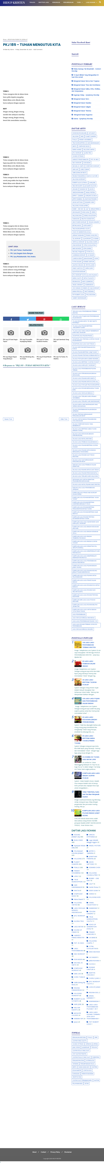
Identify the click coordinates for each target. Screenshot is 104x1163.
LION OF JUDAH (92, 275)
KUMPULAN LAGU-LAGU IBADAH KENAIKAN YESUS (85, 532)
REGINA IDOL (76, 281)
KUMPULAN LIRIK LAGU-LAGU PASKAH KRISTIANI (84, 600)
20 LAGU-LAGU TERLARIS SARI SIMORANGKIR (86, 401)
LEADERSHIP (85, 1047)
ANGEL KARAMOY (78, 285)
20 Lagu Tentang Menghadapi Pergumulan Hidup (82, 415)
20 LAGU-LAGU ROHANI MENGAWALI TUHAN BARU (86, 389)
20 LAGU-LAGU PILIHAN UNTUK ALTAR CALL (85, 382)
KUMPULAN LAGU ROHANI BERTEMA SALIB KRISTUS (85, 513)
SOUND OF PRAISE (78, 156)
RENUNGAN (56, 2)
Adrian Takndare (78, 235)
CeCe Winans (77, 288)
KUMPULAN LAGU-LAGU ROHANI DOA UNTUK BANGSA (86, 586)
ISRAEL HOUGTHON (90, 215)
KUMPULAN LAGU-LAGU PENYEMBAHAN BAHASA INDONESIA (84, 561)
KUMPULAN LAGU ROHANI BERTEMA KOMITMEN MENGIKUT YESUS (83, 503)
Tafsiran (75, 1064)
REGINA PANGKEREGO (79, 176)
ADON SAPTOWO (78, 202)
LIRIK (76, 876)
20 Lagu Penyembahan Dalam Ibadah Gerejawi (85, 410)
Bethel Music (77, 225)
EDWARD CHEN (89, 202)
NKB (82, 136)
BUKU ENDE (78, 840)
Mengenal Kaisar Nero (81, 99)
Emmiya (85, 288)
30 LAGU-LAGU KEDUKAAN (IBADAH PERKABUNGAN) (83, 434)
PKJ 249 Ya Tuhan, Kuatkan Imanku (43, 340)
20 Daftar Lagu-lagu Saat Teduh (83, 344)
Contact (43, 1152)
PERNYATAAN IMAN (87, 1074)
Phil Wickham (90, 295)
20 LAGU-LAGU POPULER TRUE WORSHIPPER (86, 385)
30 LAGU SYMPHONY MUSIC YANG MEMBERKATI (83, 425)
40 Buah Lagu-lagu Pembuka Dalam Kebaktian (84, 465)
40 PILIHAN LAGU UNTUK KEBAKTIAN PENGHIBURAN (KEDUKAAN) (83, 480)
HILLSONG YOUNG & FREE (80, 205)
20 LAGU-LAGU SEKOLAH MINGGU (83, 393)
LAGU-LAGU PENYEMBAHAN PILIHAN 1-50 (85, 621)
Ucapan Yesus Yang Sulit (81, 1050)
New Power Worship (79, 222)
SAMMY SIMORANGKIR (79, 298)
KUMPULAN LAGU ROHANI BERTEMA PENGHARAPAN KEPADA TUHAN (83, 508)
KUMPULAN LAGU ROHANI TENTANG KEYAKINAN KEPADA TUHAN (83, 517)
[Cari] (100, 2)
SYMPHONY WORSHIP (92, 166)
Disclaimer (68, 1152)
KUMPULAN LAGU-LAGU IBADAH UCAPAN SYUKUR (85, 542)
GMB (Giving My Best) (79, 172)
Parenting (95, 1057)
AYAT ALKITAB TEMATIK (79, 1054)
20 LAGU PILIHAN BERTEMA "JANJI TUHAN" (85, 352)
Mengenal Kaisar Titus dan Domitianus (87, 85)
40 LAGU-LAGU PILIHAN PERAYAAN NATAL (85, 473)
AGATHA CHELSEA (78, 265)
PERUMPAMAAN (68, 2)
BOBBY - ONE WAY (78, 209)
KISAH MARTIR (77, 1070)
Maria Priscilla (78, 291)
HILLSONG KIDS (77, 215)
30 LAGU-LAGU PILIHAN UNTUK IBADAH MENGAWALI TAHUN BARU (84, 451)
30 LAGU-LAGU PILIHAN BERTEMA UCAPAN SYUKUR (85, 446)
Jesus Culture (93, 176)
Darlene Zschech (91, 196)
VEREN (93, 212)
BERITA (75, 1067)
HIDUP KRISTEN (14, 2)
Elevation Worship (79, 271)
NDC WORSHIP (77, 163)
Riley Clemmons (87, 281)
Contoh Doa (87, 1070)
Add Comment (37, 49)
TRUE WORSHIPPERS (79, 143)
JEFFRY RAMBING (77, 199)
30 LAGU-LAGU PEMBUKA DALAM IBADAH (85, 442)
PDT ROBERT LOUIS (78, 295)
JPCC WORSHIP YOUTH (79, 275)
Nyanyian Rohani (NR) (79, 133)
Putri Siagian (77, 262)
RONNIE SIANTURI (88, 262)
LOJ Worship (87, 238)
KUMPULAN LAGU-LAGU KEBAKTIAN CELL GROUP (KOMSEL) (85, 547)
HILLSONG (76, 136)
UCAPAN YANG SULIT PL (80, 1041)
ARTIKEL (95, 1044)
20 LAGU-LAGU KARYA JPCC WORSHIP (84, 365)
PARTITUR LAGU (44, 2)
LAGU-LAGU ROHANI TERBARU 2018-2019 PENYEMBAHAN (85, 625)
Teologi (94, 1047)
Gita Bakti (92, 133)
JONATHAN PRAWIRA (90, 199)
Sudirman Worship (79, 255)
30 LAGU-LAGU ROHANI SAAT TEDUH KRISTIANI (83, 455)
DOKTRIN (94, 1067)
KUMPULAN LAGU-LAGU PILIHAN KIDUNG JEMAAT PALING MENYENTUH (85, 571)
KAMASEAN (76, 219)
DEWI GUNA (85, 212)
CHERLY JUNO (89, 268)
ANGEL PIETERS (90, 192)
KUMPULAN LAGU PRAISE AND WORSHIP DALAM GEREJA (85, 493)
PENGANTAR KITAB (78, 1060)
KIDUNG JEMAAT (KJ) (76, 836)
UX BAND (96, 238)
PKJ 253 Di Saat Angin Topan (10, 340)
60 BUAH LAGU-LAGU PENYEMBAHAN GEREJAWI (84, 488)
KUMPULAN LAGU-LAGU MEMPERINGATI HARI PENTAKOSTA (86, 552)
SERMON (88, 1044)
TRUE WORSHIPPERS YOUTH (81, 229)
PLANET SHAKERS (91, 136)
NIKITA (74, 146)
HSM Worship (77, 245)
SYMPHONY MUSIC (84, 146)
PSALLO (75, 140)
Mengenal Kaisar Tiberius (82, 111)
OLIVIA (96, 258)
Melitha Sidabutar (87, 219)
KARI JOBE (92, 182)
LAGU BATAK (78, 927)
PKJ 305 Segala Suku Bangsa (21, 253)
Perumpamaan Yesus (87, 1064)
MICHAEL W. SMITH (78, 166)
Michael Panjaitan (78, 252)
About (34, 1152)
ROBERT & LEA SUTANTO (80, 182)
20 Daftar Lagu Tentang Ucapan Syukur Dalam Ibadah (86, 340)
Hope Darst (87, 225)
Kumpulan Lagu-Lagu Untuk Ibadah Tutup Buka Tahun (84, 610)
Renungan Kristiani (79, 1037)
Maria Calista (77, 278)
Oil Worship (77, 238)
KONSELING (76, 1074)
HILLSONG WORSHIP (79, 179)
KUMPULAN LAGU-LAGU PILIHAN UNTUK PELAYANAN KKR (84, 576)
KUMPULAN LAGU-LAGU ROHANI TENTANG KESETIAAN (85, 595)
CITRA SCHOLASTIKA (90, 245)
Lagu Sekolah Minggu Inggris (83, 629)
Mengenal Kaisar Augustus (83, 115)
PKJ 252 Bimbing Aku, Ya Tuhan (27, 358)
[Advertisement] (52, 21)
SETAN (87, 1083)
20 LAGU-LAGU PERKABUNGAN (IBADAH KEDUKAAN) (84, 374)
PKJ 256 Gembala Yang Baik (61, 340)
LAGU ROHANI (90, 2)
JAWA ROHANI (88, 258)
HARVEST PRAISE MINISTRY (81, 159)
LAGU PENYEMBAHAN (79, 614)
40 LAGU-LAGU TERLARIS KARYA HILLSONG (85, 476)
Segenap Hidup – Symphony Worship (86, 95)
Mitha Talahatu (89, 278)
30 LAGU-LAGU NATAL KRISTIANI (82, 439)
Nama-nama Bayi (84, 1067)
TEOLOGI (32, 2)
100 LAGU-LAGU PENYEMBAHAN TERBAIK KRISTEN (85, 312)
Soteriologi (90, 1060)
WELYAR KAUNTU (78, 186)
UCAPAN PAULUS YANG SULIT (81, 1057)
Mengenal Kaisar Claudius (82, 103)
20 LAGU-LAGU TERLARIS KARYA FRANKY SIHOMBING (84, 397)
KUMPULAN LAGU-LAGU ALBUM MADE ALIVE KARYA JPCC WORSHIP (86, 522)
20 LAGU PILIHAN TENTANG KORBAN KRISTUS (86, 355)
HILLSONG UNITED (88, 149)
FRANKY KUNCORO (91, 235)
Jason (92, 189)
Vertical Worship (78, 242)
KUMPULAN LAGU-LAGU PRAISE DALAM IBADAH (84, 581)
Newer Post (8, 419)
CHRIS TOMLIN (84, 169)
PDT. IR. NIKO (95, 159)
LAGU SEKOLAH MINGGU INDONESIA (83, 618)
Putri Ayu (90, 252)
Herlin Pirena (95, 209)
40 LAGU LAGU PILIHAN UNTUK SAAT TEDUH (86, 470)
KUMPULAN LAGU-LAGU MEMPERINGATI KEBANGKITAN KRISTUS (84, 556)
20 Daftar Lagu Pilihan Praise (82, 336)
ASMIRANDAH (89, 285)
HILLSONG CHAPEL (92, 242)
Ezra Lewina (87, 248)
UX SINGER (90, 255)
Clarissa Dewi (77, 258)
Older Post (63, 419)
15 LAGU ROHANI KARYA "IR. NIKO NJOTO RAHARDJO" (85, 322)
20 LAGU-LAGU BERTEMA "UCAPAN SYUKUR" (86, 362)
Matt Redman (89, 291)
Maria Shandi (77, 149)
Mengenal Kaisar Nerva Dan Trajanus (86, 81)
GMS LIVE (75, 169)
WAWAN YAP (84, 189)
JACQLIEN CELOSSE (90, 186)
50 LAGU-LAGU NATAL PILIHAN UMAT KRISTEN (86, 484)
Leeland (75, 189)
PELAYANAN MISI (77, 1083)
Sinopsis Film (77, 1077)
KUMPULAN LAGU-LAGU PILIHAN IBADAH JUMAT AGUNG (85, 566)
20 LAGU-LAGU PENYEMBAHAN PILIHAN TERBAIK (84, 369)
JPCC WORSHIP (77, 153)
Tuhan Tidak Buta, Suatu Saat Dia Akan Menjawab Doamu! (90, 794)
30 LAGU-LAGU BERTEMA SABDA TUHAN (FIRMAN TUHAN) (84, 429)
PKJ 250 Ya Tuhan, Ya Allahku (61, 358)
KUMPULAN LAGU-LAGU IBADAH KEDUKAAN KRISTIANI (86, 527)
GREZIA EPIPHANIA (78, 192)
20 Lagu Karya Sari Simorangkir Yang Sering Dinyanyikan (85, 405)
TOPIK (79, 2)
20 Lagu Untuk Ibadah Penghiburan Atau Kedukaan (84, 420)
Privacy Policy (55, 1152)
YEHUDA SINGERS (94, 222)
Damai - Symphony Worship (83, 119)
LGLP (87, 209)
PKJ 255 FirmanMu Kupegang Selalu (26, 340)
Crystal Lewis (90, 265)
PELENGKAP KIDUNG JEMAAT (77, 852)
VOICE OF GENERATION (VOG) (81, 232)
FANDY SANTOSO (78, 268)
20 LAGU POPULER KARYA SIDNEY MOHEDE (85, 359)
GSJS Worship (94, 288)
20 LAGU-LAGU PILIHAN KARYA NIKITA (84, 378)
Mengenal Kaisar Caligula (82, 107)
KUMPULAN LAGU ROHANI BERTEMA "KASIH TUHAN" (86, 498)
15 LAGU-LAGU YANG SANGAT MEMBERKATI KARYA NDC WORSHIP (86, 331)
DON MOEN (86, 163)
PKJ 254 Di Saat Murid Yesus (44, 358)
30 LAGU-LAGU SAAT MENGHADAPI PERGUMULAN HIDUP (83, 460)
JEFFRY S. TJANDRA (78, 196)
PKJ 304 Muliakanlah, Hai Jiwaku (23, 257)
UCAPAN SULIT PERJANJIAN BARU (82, 1080)
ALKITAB (96, 1080)
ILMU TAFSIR (76, 1047)
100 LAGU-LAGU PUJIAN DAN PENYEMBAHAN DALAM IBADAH (86, 317)
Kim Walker (76, 212)
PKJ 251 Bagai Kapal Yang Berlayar (10, 358)
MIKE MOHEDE (77, 248)
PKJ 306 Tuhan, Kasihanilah (21, 250)
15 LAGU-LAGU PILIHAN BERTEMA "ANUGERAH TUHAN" (82, 326)
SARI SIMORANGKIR (93, 143)
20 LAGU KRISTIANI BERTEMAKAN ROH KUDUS (84, 348)
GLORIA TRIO (87, 153)
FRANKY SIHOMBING (85, 140)
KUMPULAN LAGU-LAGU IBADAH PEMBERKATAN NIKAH (82, 537)
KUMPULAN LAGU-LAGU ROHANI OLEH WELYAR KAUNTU (84, 591)
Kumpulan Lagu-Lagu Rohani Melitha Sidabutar (85, 605)
